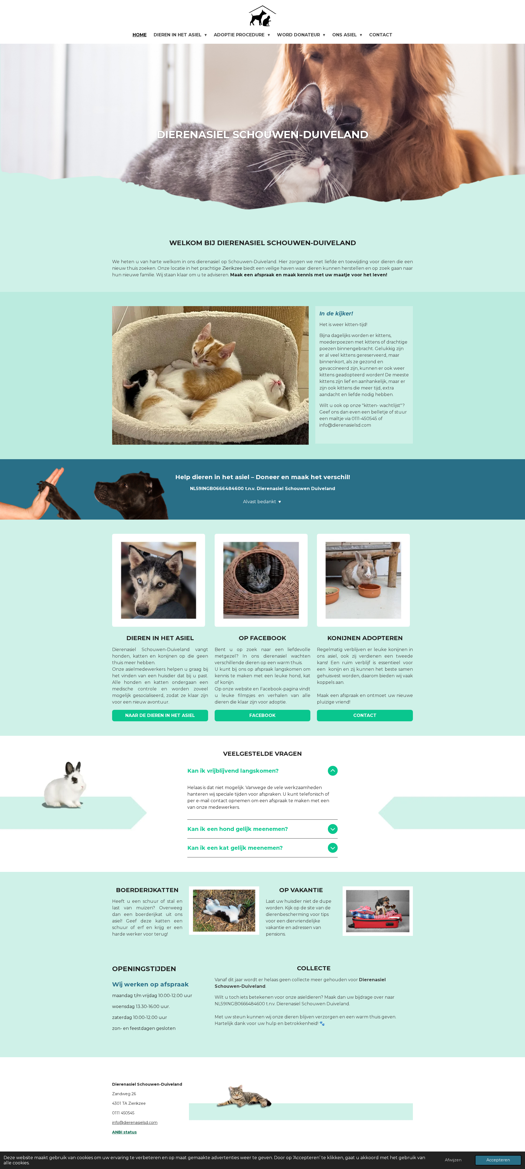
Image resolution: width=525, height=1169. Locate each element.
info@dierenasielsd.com (135, 1122)
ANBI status (124, 1132)
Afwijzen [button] (453, 1160)
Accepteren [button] (498, 1160)
